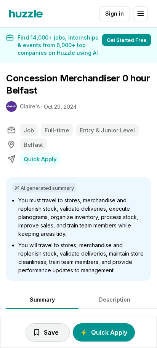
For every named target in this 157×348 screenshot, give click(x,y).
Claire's (30, 106)
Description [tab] (114, 299)
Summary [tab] (42, 299)
